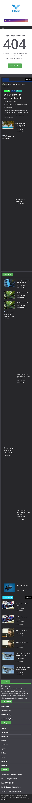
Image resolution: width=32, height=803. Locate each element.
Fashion (4, 765)
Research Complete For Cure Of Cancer (23, 282)
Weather (19, 90)
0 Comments (9, 107)
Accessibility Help (7, 719)
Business (4, 761)
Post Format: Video (22, 585)
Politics (4, 753)
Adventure (4, 745)
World (3, 757)
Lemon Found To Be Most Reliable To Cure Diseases (23, 376)
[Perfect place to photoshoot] (8, 202)
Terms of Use (6, 710)
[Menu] (2, 27)
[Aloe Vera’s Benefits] (9, 295)
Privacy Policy (6, 715)
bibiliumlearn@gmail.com (21, 104)
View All (28, 80)
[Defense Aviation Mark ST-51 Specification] (8, 658)
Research (4, 736)
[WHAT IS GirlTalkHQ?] (8, 633)
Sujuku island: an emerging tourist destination (12, 98)
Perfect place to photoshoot (20, 200)
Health (3, 740)
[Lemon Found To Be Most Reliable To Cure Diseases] (9, 378)
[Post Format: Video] (9, 587)
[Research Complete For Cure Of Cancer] (9, 284)
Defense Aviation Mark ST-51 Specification (22, 655)
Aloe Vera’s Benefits (22, 293)
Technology (5, 732)
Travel (13, 90)
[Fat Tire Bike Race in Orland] (8, 607)
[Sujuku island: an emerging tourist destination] (17, 85)
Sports (3, 749)
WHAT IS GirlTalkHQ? (22, 630)
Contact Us (5, 706)
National (7, 90)
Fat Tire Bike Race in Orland (21, 604)
